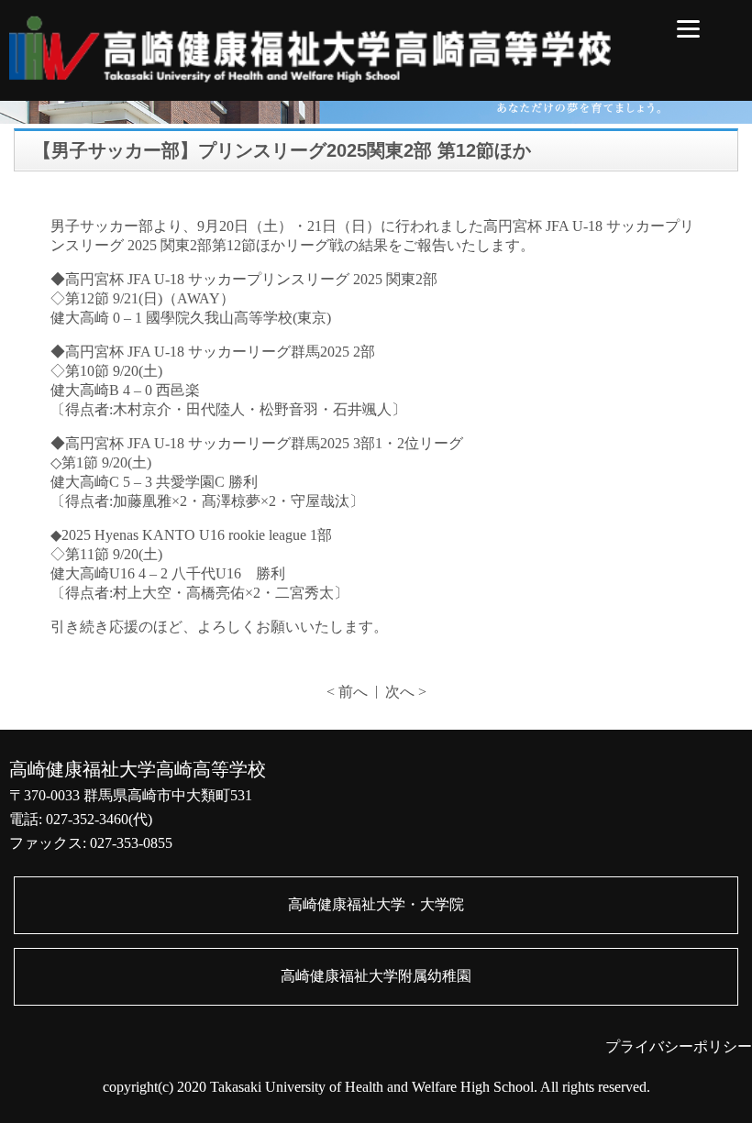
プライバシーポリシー (678, 1046)
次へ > (405, 691)
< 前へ (347, 691)
